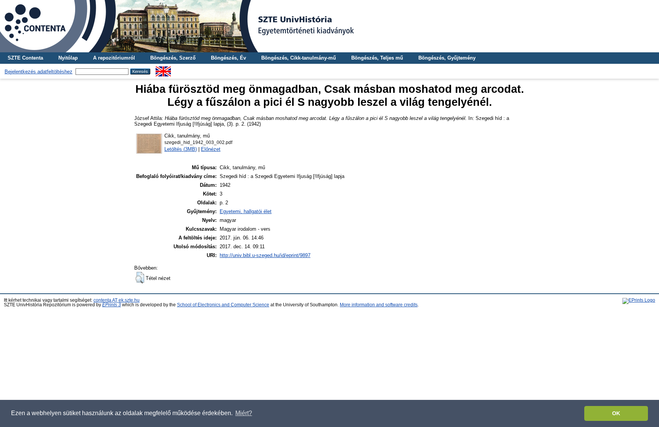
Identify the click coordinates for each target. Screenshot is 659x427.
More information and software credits (379, 304)
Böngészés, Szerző (173, 58)
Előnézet (210, 149)
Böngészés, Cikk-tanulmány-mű (298, 58)
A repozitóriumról (114, 58)
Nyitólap (68, 58)
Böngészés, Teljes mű (377, 58)
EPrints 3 (111, 304)
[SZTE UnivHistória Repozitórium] (329, 26)
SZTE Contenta (25, 58)
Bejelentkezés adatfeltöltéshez (38, 71)
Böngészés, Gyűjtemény (447, 58)
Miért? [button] (243, 413)
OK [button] (616, 413)
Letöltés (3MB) (180, 149)
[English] (163, 69)
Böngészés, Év (228, 58)
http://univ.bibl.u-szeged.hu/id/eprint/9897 (265, 255)
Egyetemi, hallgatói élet (246, 211)
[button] (139, 277)
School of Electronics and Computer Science (223, 304)
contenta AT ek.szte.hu (116, 300)
